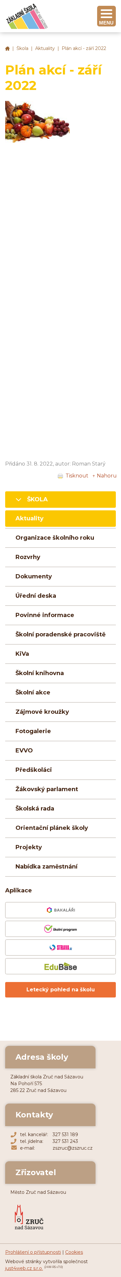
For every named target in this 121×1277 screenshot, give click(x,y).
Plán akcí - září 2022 (84, 48)
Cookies (74, 1252)
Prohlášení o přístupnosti (33, 1252)
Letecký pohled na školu (60, 990)
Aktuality (45, 48)
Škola (22, 48)
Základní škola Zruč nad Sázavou (7, 48)
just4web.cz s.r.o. (24, 1268)
